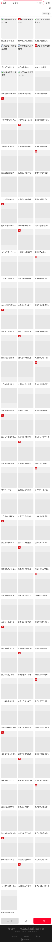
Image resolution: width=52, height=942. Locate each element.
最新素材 (26, 936)
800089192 (27, 939)
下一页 (42, 921)
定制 (48, 3)
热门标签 (14, 936)
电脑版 (38, 936)
